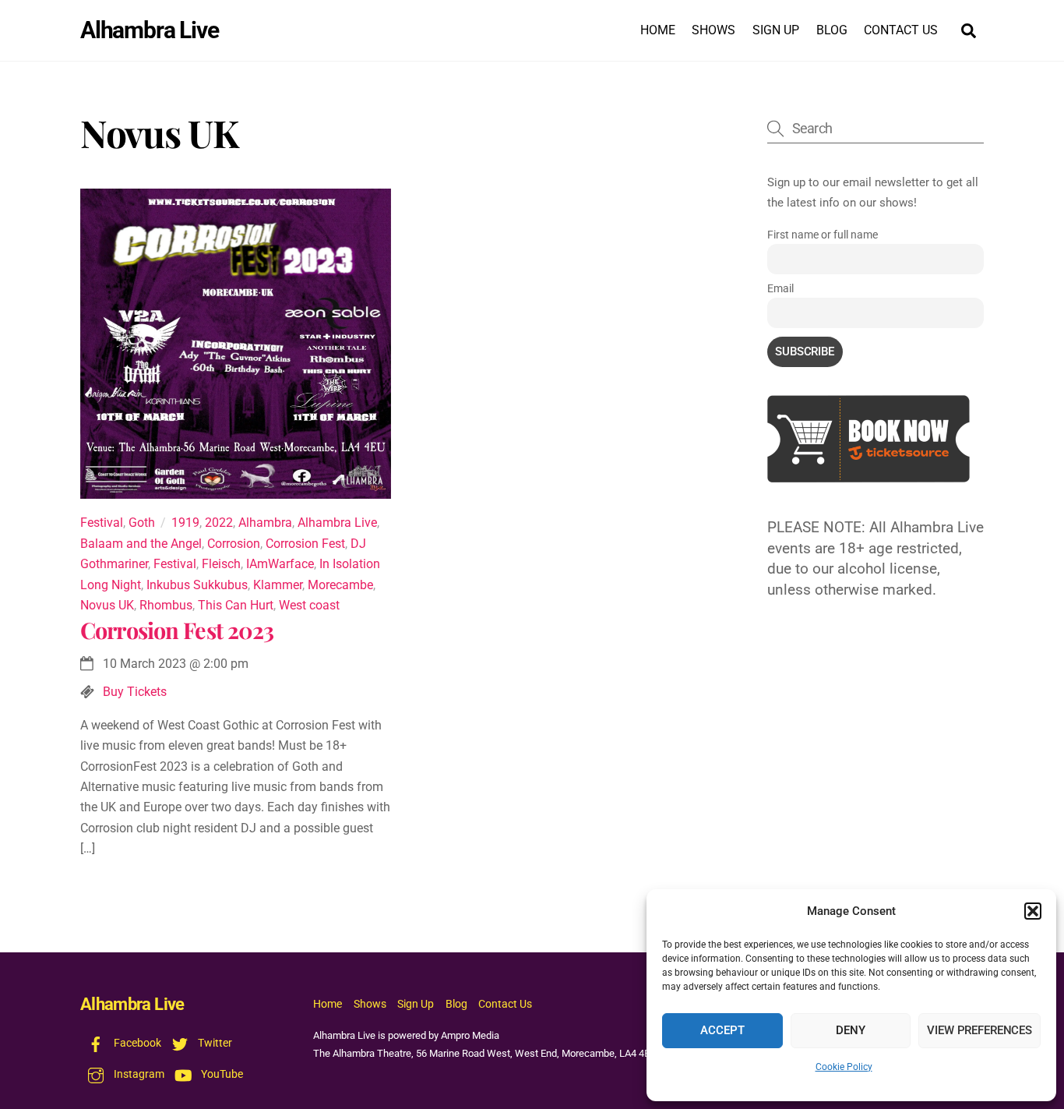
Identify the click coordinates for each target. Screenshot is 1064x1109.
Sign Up (775, 30)
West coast (309, 605)
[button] (1033, 911)
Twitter (214, 1043)
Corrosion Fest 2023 (177, 630)
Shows (713, 30)
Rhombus (165, 605)
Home (657, 30)
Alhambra (265, 522)
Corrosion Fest (305, 543)
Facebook (136, 1043)
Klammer (277, 584)
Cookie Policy (844, 1066)
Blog (831, 30)
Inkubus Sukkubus (197, 584)
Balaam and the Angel (141, 543)
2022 (219, 522)
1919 (185, 522)
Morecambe (340, 584)
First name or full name (822, 234)
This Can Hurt (235, 605)
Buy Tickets (135, 691)
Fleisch (221, 563)
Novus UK (107, 605)
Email (780, 288)
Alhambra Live (337, 522)
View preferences (979, 1030)
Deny (850, 1030)
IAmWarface (280, 563)
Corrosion (233, 543)
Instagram (137, 1074)
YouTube (221, 1074)
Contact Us (901, 30)
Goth (142, 522)
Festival (101, 522)
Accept (722, 1030)
